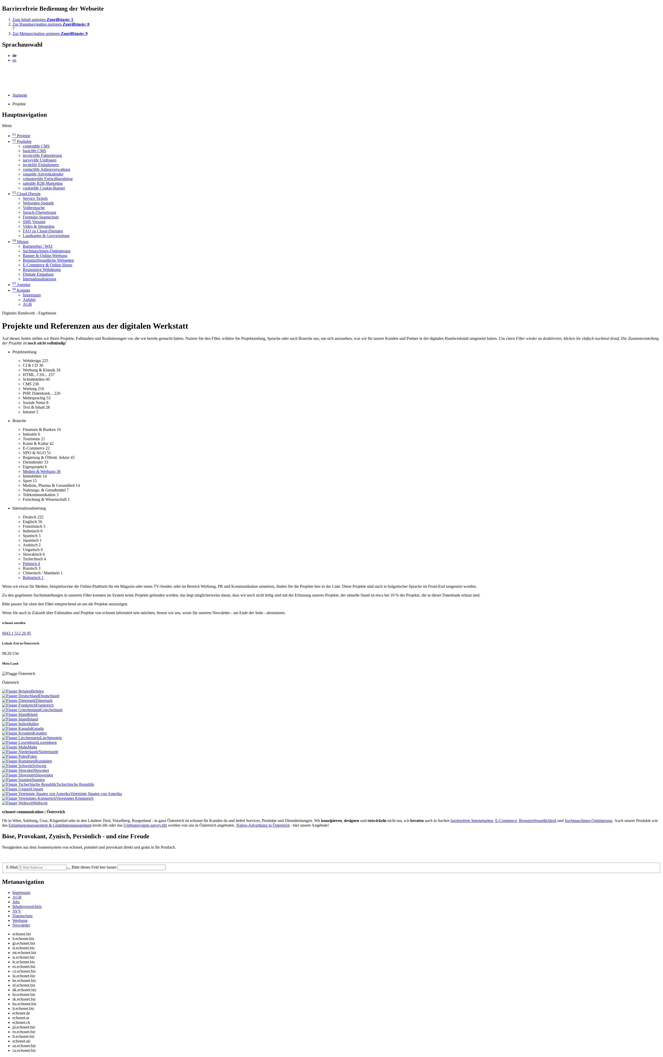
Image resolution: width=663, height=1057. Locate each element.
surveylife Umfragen (39, 160)
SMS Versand (34, 221)
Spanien (38, 779)
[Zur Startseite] (14, 72)
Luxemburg (47, 742)
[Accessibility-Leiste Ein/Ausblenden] (3, 86)
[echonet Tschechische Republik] (29, 784)
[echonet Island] (15, 719)
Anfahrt (29, 299)
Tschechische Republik (75, 784)
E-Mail (12, 867)
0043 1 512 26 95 (16, 633)
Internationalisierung (39, 279)
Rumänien (43, 761)
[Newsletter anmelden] (69, 868)
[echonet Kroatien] (17, 733)
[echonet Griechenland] (21, 710)
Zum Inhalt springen (42, 19)
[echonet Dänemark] (18, 700)
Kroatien (40, 733)
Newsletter (21, 925)
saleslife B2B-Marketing (43, 183)
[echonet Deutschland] (20, 696)
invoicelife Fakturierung (42, 155)
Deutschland (49, 696)
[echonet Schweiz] (17, 766)
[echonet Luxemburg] (20, 742)
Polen (32, 756)
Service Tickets (35, 198)
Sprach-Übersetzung (39, 212)
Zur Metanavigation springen (50, 33)
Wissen (20, 241)
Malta (32, 747)
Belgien (37, 691)
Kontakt (21, 290)
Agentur (21, 284)
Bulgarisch (33, 577)
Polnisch (31, 563)
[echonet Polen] (15, 756)
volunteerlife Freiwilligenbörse (48, 179)
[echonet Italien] (15, 724)
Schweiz (39, 766)
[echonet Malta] (15, 747)
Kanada (37, 728)
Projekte (21, 136)
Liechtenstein (51, 738)
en (14, 60)
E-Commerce (506, 820)
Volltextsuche (34, 207)
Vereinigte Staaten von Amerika (96, 793)
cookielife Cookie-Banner (44, 188)
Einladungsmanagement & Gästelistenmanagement (50, 825)
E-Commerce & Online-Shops (47, 265)
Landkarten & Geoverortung (46, 235)
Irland (33, 714)
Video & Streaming (38, 226)
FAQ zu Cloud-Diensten (43, 231)
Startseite (19, 95)
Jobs (16, 902)
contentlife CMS (36, 146)
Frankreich (45, 705)
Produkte (22, 141)
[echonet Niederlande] (20, 752)
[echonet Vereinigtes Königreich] (29, 798)
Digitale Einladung (38, 274)
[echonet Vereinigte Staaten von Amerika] (36, 793)
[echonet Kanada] (16, 728)
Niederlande (48, 752)
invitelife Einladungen (41, 165)
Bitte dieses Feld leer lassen (94, 867)
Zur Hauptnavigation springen (50, 24)
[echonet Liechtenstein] (21, 738)
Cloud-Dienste (26, 194)
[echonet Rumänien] (18, 761)
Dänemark (44, 700)
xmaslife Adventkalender (43, 174)
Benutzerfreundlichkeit (537, 820)
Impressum (32, 295)
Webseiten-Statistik (38, 203)
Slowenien (44, 775)
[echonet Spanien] (17, 779)
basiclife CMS (34, 151)
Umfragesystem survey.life (145, 825)
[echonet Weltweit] (17, 803)
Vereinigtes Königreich (74, 798)
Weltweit (40, 803)
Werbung (19, 920)
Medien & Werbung (42, 471)
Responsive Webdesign (42, 269)
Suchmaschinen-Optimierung (46, 251)
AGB (27, 304)
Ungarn (37, 789)
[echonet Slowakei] (18, 770)
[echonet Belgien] (16, 691)
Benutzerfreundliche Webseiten (48, 260)
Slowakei (41, 770)
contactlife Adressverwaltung (46, 169)
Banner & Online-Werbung (45, 255)
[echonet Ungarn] (16, 789)
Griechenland (51, 710)
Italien (33, 724)
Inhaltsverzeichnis (27, 906)
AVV (16, 911)
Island (33, 719)
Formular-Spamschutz (41, 217)
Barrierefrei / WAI (37, 246)
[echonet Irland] (15, 714)
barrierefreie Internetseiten (472, 820)
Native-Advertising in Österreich (263, 825)
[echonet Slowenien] (19, 775)
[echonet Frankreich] (19, 705)
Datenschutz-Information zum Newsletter (35, 856)
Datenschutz (22, 916)
